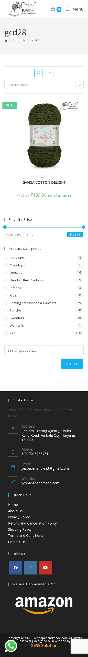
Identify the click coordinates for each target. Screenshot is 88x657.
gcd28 (35, 40)
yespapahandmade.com (40, 483)
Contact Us (17, 541)
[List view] (49, 73)
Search (72, 364)
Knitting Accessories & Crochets (33, 303)
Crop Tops (17, 265)
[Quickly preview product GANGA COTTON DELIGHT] (82, 107)
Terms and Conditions (25, 535)
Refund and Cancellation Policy (32, 523)
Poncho (15, 310)
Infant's (15, 288)
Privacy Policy (19, 517)
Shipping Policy (20, 529)
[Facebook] (15, 567)
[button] (82, 120)
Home (13, 504)
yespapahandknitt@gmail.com (45, 468)
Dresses (16, 272)
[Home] (6, 40)
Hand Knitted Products (26, 280)
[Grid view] (38, 73)
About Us (15, 511)
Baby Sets (17, 257)
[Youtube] (45, 567)
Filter (75, 235)
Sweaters (17, 318)
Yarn (44, 178)
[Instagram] (30, 567)
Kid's (13, 295)
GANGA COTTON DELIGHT (44, 182)
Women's (17, 325)
